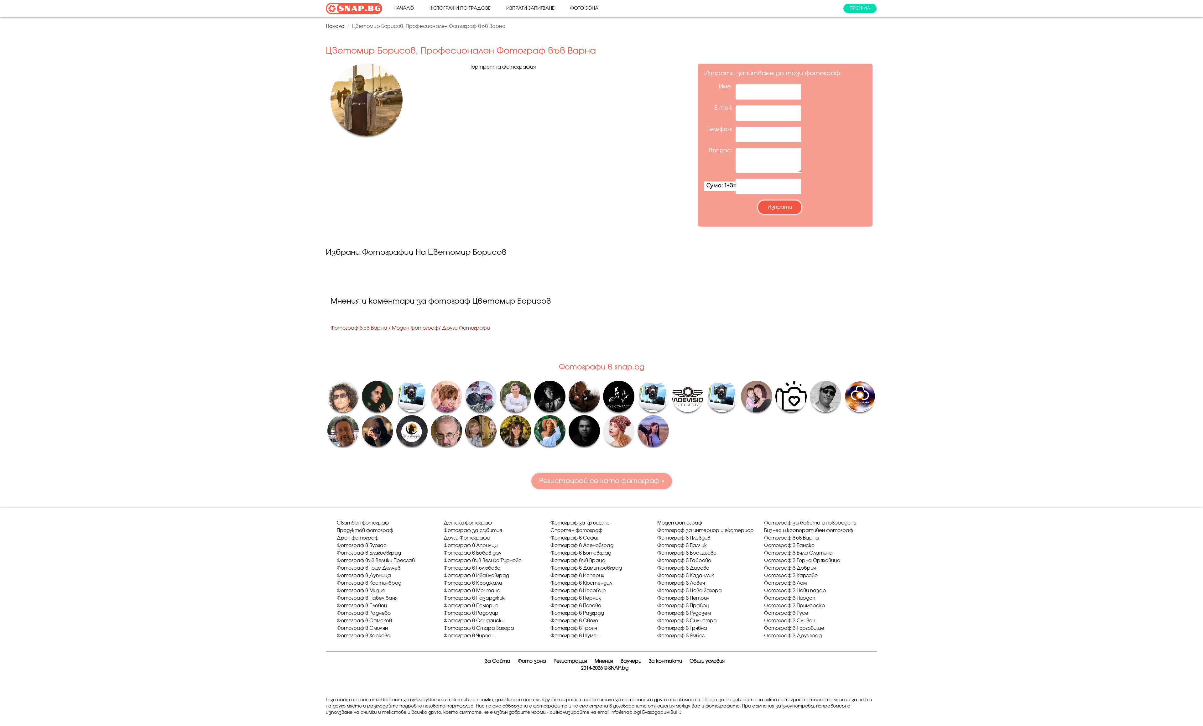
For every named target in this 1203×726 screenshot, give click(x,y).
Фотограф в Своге (574, 621)
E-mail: (723, 108)
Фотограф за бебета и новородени (810, 523)
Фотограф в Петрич (683, 598)
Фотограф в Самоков (364, 621)
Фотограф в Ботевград (580, 553)
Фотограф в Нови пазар (795, 590)
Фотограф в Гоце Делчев (368, 568)
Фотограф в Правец (683, 605)
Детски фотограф (468, 523)
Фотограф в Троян (573, 628)
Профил (860, 8)
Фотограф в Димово (683, 568)
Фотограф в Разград (577, 613)
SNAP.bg (618, 668)
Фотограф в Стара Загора (479, 628)
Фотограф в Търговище (794, 628)
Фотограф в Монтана (472, 590)
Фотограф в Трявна (682, 628)
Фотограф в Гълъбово (472, 568)
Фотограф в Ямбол (681, 636)
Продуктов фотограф (365, 530)
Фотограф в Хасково (363, 636)
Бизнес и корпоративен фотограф (808, 530)
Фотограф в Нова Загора (689, 590)
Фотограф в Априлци (470, 545)
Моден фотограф (415, 328)
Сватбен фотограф (363, 523)
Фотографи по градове (460, 8)
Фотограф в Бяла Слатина (798, 553)
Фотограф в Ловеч (681, 583)
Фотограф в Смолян (362, 628)
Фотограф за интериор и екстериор (705, 530)
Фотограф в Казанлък (685, 575)
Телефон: (719, 129)
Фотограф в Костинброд (369, 583)
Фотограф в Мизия (361, 590)
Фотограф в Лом (785, 583)
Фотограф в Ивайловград (476, 575)
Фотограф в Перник (575, 598)
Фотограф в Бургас (362, 545)
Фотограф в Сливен (789, 621)
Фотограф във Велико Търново (483, 560)
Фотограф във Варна (359, 328)
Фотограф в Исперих (577, 575)
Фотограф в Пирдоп (789, 598)
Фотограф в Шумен (574, 636)
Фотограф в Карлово (791, 575)
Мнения (604, 661)
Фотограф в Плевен (362, 605)
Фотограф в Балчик (682, 545)
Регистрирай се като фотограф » (601, 481)
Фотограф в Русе (786, 613)
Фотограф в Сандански (474, 621)
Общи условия (707, 661)
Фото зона (584, 8)
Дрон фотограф (357, 538)
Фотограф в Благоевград (369, 553)
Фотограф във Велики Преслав (376, 560)
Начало (403, 8)
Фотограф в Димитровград (586, 568)
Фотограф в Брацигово (686, 553)
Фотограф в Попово (575, 605)
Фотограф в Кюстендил (581, 583)
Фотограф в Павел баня (367, 598)
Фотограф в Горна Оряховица (802, 560)
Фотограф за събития (473, 530)
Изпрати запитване (530, 8)
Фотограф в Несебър (578, 590)
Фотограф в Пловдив (683, 538)
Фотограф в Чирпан (469, 636)
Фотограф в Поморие (471, 605)
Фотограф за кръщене (580, 523)
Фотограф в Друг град (793, 636)
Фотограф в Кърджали (473, 583)
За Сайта (497, 661)
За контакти (665, 661)
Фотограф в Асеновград (581, 545)
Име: (725, 87)
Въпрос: (720, 151)
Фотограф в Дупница (364, 575)
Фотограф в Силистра (687, 621)
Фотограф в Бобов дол (472, 553)
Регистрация (570, 661)
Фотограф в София (574, 538)
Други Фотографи (466, 328)
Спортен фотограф (576, 530)
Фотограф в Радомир (471, 613)
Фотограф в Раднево (364, 613)
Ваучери (631, 661)
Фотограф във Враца (578, 560)
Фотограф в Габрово (684, 560)
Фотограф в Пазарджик (474, 598)
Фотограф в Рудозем (684, 613)
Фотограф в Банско (789, 545)
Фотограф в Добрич (790, 568)
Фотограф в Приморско (794, 605)
